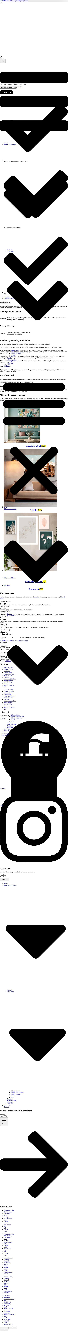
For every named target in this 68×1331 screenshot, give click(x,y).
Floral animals (7, 1212)
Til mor (13, 355)
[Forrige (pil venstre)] (2, 1330)
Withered (6, 1305)
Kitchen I (6, 1259)
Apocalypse (7, 1213)
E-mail (2, 877)
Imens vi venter (8, 1258)
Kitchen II (6, 1261)
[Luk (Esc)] (15, 1328)
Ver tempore (7, 1303)
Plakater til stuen (15, 350)
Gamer (5, 1269)
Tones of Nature (8, 1308)
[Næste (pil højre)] (6, 1330)
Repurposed (7, 1295)
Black (5, 1223)
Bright (5, 1231)
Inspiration (6, 1267)
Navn (1, 875)
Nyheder (9, 249)
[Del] (10, 1328)
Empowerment (8, 1218)
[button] (34, 437)
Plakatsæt (9, 361)
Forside (6, 143)
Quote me (6, 1273)
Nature (5, 1270)
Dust (5, 1226)
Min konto (6, 366)
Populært (9, 358)
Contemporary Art (9, 1210)
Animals (6, 1221)
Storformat (10, 363)
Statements (7, 1297)
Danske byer (7, 1224)
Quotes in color (8, 1272)
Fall (5, 1228)
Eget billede (7, 364)
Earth (5, 1215)
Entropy (6, 1217)
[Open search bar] (1, 56)
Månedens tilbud (11, 360)
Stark (5, 1300)
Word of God (7, 1302)
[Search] (2, 61)
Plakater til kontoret (16, 353)
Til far (12, 357)
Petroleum (6, 1264)
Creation (6, 1229)
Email (2, 1116)
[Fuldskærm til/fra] (6, 1328)
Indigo (5, 1266)
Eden (5, 1220)
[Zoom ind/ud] (2, 1328)
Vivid (5, 1307)
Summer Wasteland (9, 1299)
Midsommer (7, 1262)
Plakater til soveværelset (17, 352)
